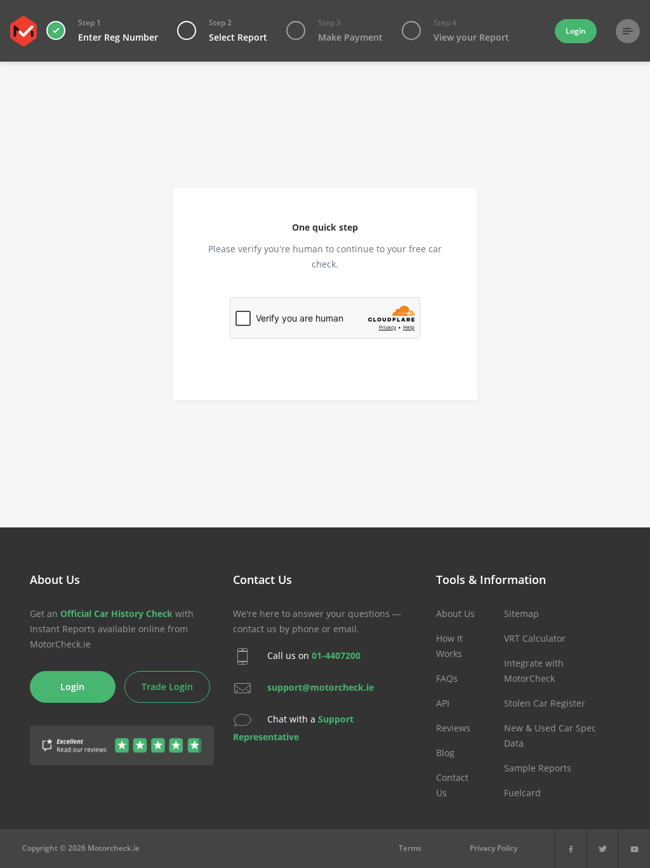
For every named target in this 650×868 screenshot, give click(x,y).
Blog (445, 753)
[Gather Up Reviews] (122, 738)
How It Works (449, 646)
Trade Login (167, 687)
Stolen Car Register (544, 703)
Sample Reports (537, 768)
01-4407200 (336, 655)
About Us (455, 613)
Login (576, 30)
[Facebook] (571, 848)
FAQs (447, 678)
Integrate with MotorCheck (534, 670)
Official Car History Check (116, 613)
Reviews (453, 728)
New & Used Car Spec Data (550, 735)
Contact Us (452, 785)
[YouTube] (634, 848)
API (442, 703)
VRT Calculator (535, 638)
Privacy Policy (493, 848)
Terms (410, 848)
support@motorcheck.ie (320, 687)
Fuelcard (522, 793)
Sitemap (521, 613)
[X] (602, 848)
